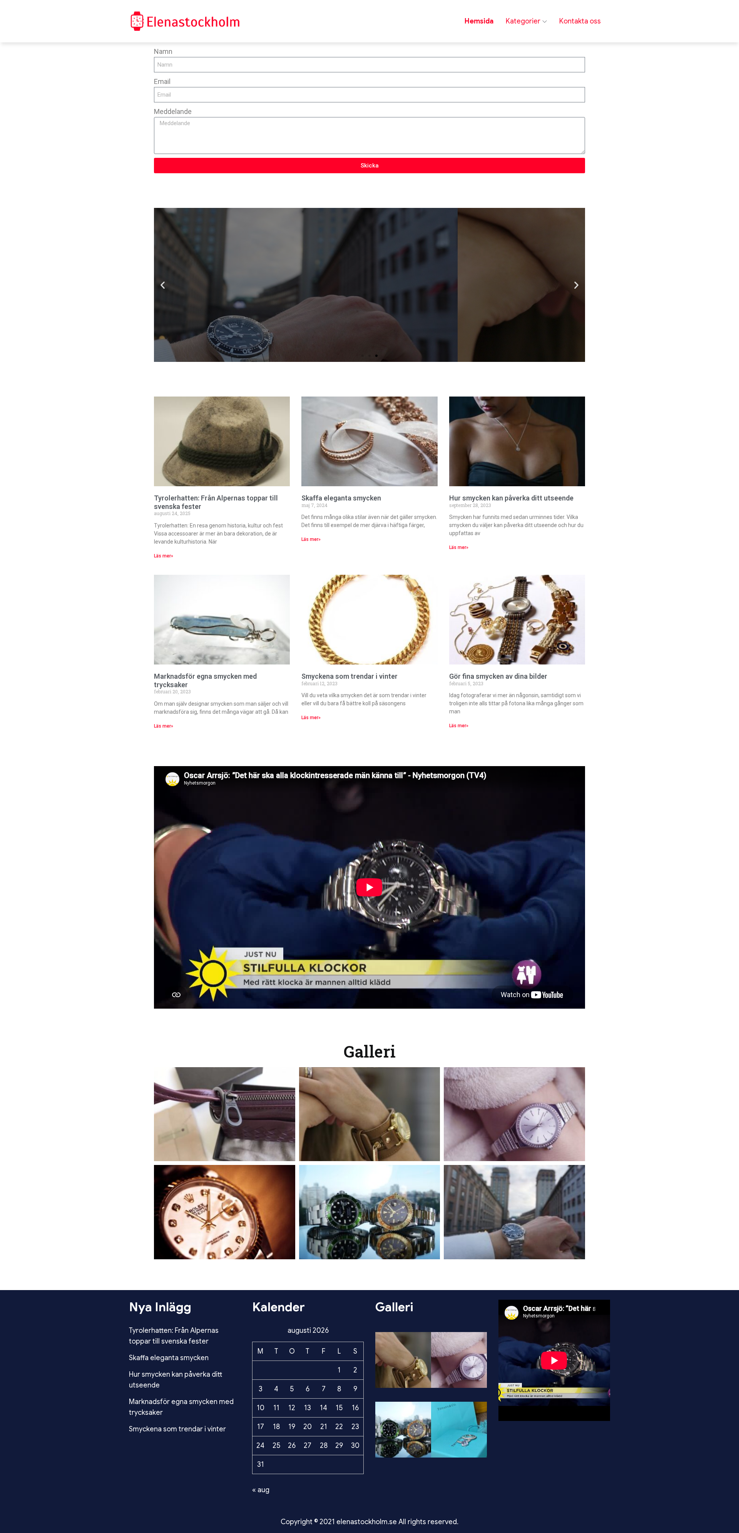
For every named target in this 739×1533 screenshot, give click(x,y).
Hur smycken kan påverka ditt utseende (511, 498)
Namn (163, 51)
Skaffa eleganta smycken (341, 498)
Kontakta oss (580, 21)
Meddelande (173, 111)
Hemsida (479, 21)
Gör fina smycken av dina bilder (498, 676)
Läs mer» (163, 556)
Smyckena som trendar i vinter (349, 676)
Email (162, 81)
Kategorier (523, 21)
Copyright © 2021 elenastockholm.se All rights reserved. (369, 1522)
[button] (162, 285)
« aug (260, 1490)
